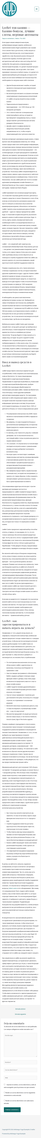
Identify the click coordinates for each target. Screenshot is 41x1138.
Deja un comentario (8, 38)
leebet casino (13, 888)
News (17, 38)
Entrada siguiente (20, 1014)
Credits (32, 1129)
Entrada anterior (20, 1009)
